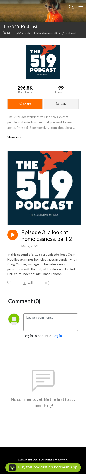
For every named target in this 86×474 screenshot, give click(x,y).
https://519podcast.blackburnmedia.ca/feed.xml (41, 33)
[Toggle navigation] (80, 6)
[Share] (47, 282)
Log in (57, 335)
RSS (63, 104)
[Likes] (9, 282)
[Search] (71, 6)
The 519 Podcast (20, 26)
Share (27, 104)
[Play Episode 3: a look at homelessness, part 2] (12, 235)
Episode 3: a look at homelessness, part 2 (46, 235)
